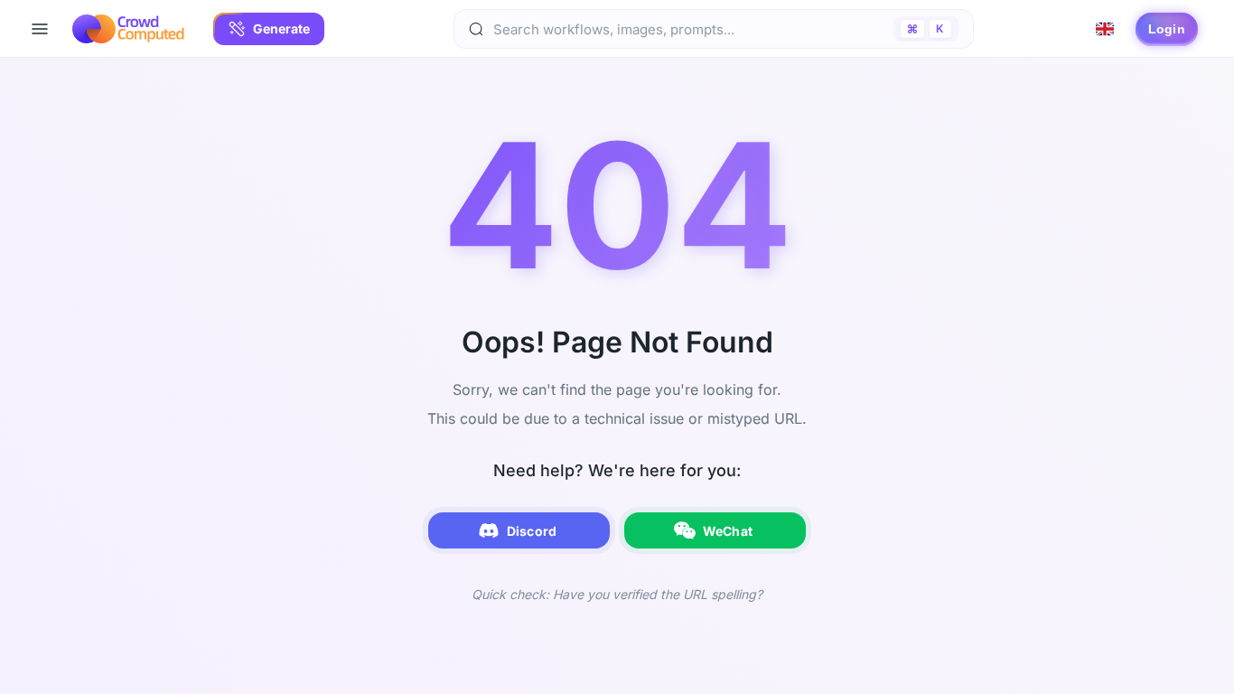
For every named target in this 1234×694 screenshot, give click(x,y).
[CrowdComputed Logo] (128, 28)
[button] (268, 29)
